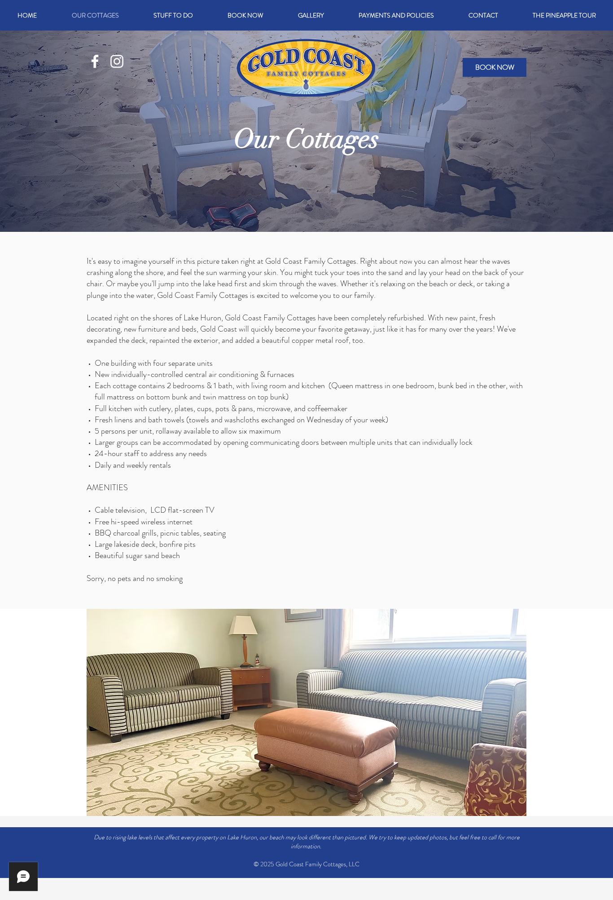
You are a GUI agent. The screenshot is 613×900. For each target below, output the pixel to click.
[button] (173, 15)
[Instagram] (117, 61)
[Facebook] (95, 61)
